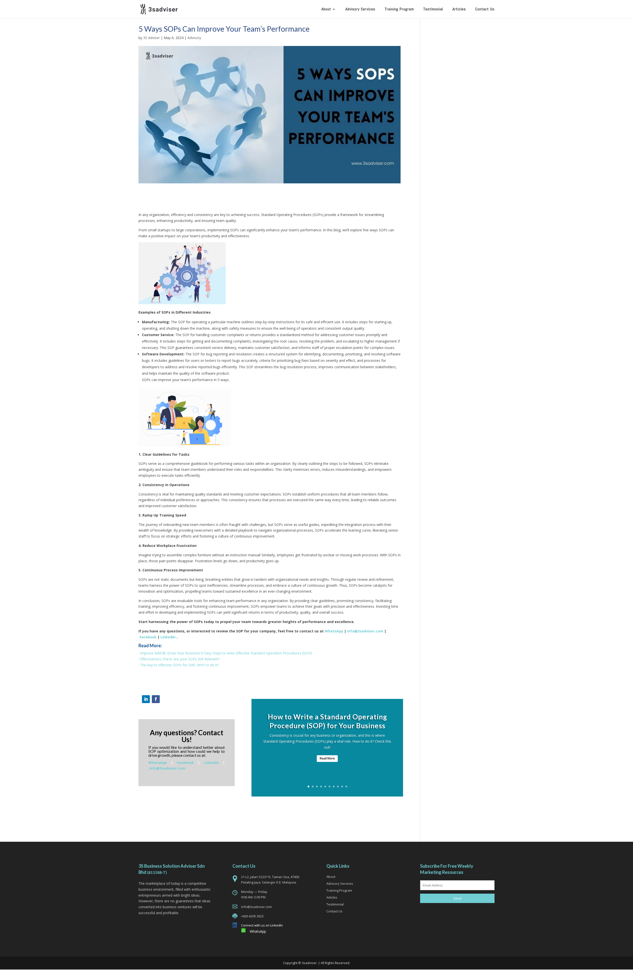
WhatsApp (334, 631)
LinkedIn (168, 637)
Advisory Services (360, 9)
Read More (327, 758)
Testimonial (433, 9)
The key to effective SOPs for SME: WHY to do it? (179, 665)
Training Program (399, 9)
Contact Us (485, 9)
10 (346, 786)
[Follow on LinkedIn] (146, 699)
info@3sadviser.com (365, 631)
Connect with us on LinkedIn (262, 925)
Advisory (194, 37)
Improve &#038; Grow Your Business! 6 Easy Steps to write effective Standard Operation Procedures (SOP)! (226, 653)
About (326, 9)
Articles (459, 9)
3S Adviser (151, 37)
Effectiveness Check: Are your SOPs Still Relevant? (180, 659)
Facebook (148, 637)
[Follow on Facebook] (156, 699)
